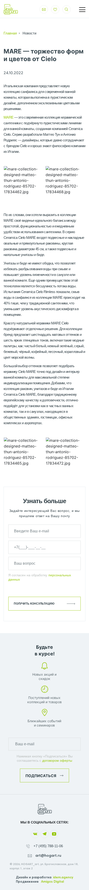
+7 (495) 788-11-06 (48, 846)
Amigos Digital (52, 882)
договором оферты (57, 760)
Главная (10, 33)
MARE (8, 117)
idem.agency (63, 877)
